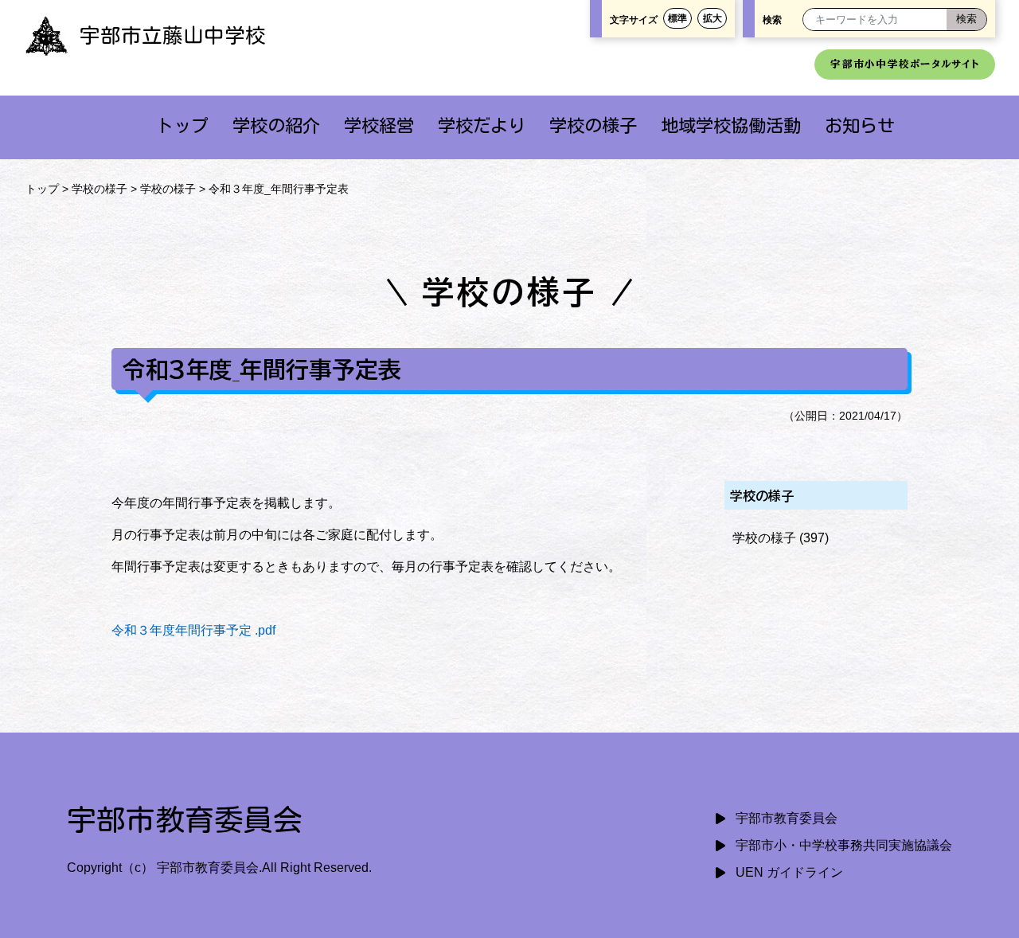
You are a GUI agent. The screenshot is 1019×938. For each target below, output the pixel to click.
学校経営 (379, 125)
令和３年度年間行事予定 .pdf (193, 630)
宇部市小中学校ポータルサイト (904, 64)
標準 (677, 18)
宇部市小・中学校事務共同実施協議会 (844, 845)
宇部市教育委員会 (786, 818)
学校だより (481, 125)
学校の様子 (593, 125)
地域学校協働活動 (731, 125)
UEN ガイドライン (789, 872)
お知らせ (860, 125)
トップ (182, 125)
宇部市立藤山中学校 (173, 35)
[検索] (966, 19)
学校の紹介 (276, 125)
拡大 (712, 18)
